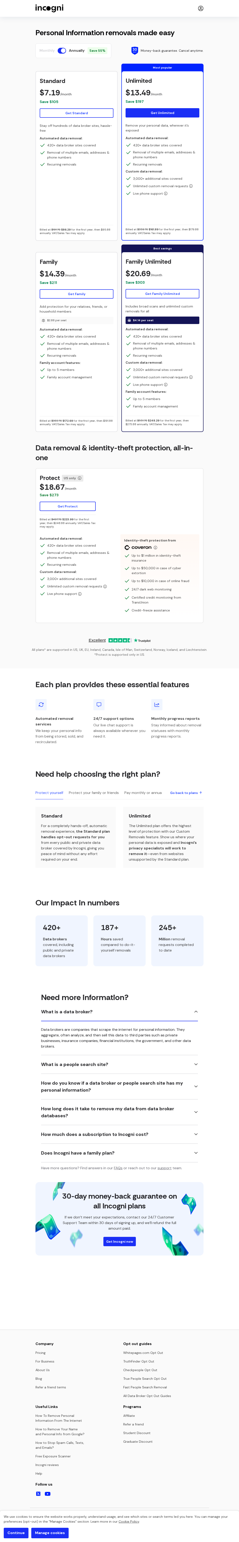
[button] (76, 97)
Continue (16, 1532)
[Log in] (201, 8)
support (165, 1168)
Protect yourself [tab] (49, 792)
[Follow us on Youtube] (47, 1494)
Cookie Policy (129, 1521)
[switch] (62, 51)
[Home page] (49, 8)
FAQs (118, 1168)
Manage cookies (50, 1532)
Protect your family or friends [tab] (94, 792)
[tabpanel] (119, 837)
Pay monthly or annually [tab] (144, 792)
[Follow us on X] (38, 1494)
